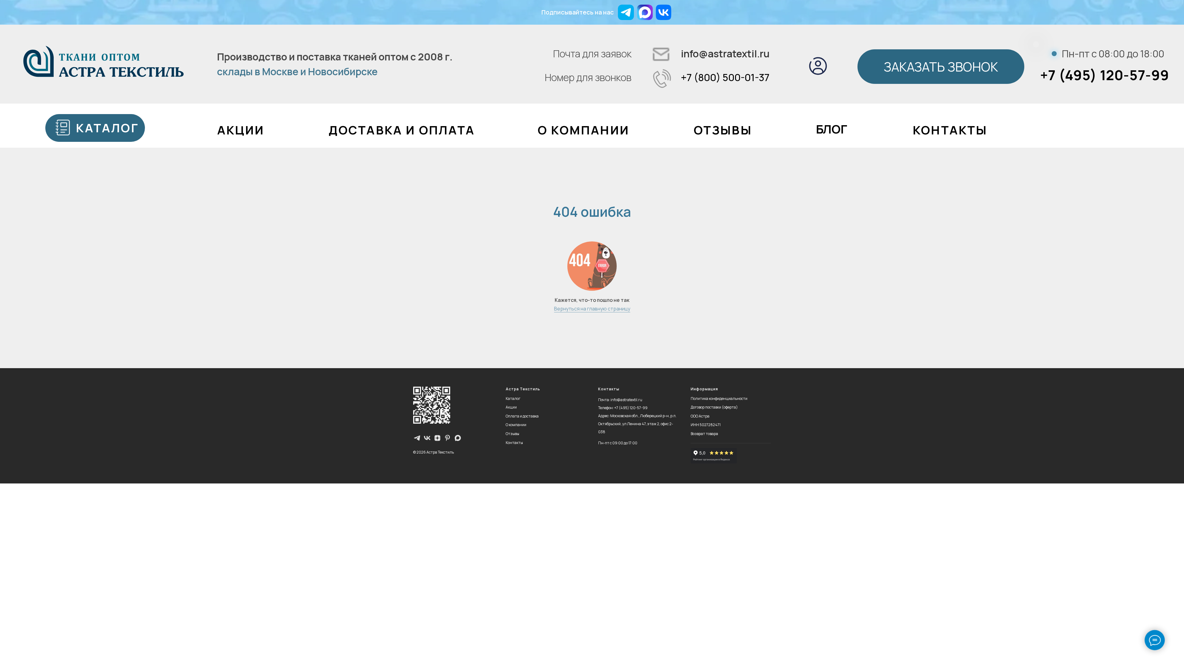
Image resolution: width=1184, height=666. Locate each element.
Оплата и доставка (522, 416)
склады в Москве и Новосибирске (297, 71)
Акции (511, 407)
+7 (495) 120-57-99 (1104, 74)
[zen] (437, 438)
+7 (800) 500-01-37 (725, 77)
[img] (645, 12)
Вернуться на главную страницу (592, 308)
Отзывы (723, 130)
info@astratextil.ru (725, 53)
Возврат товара (704, 433)
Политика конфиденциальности (719, 398)
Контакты (950, 130)
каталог (107, 128)
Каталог (513, 398)
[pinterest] (447, 438)
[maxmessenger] (458, 438)
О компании (583, 130)
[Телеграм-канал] (417, 438)
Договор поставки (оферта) (714, 407)
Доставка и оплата (402, 130)
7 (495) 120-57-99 (632, 407)
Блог (831, 129)
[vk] (427, 438)
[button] (940, 66)
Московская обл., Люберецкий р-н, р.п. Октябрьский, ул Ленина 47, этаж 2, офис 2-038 (637, 423)
